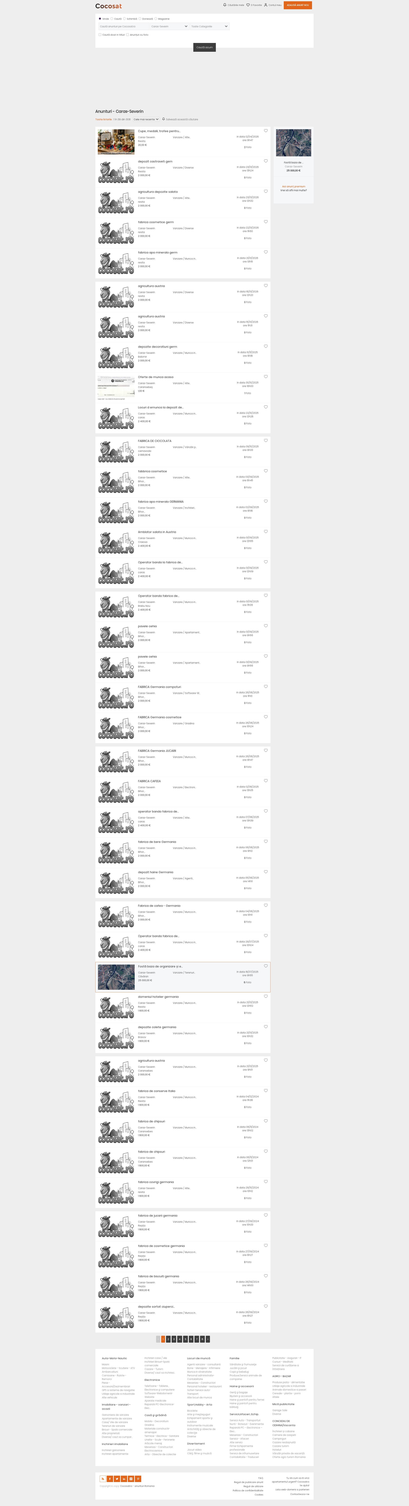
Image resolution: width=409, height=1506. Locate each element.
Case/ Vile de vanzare (115, 1422)
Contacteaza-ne (299, 1494)
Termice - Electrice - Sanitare (162, 1436)
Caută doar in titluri (113, 34)
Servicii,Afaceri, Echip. (244, 1414)
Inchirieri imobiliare (115, 1444)
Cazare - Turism (154, 1369)
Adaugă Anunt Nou (298, 5)
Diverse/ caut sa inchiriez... (160, 1372)
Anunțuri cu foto (139, 34)
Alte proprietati (111, 1433)
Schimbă (132, 18)
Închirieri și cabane (283, 1431)
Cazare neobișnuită (284, 1442)
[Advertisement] (204, 78)
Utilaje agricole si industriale (118, 1393)
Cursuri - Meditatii (282, 1361)
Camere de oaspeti (284, 1435)
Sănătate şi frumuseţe (243, 1364)
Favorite (256, 5)
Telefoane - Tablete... (157, 1386)
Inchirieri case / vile (156, 1358)
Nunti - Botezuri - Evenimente (247, 1424)
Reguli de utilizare (253, 1486)
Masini (105, 1364)
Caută (118, 18)
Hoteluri (276, 1449)
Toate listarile (103, 119)
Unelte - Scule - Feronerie (160, 1439)
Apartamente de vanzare (117, 1418)
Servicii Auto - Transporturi (245, 1420)
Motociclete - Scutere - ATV (118, 1368)
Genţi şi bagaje (239, 1392)
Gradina (149, 1425)
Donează (147, 18)
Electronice (152, 1380)
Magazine (164, 18)
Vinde (105, 18)
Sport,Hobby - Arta (199, 1404)
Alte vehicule (109, 1397)
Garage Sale (279, 1410)
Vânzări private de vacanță (288, 1453)
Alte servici (236, 1442)
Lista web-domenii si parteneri (292, 1489)
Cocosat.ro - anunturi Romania (137, 1486)
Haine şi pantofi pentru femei (247, 1399)
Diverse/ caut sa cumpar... (117, 1437)
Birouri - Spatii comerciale (117, 1429)
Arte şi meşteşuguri (198, 1414)
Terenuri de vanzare (113, 1426)
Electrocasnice (153, 1450)
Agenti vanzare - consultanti (204, 1364)
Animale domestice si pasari (289, 1389)
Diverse (191, 1436)
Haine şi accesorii (242, 1386)
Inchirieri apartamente (115, 1454)
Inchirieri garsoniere (113, 1450)
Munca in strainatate (199, 1371)
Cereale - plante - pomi (286, 1393)
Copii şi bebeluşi (239, 1371)
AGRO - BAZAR (281, 1376)
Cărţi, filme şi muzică (199, 1453)
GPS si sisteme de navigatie (118, 1390)
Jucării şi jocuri (238, 1368)
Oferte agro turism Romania (289, 1457)
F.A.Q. (261, 1478)
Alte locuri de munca (199, 1397)
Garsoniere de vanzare (115, 1415)
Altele (275, 1397)
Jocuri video (194, 1449)
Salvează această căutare (182, 119)
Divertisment (196, 1443)
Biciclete (192, 1410)
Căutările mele (236, 5)
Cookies (259, 1494)
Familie (234, 1358)
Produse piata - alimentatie (288, 1382)
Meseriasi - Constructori (159, 1447)
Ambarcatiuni (110, 1371)
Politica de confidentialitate (248, 1490)
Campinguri (279, 1438)
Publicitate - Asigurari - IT (286, 1358)
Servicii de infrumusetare (244, 1453)
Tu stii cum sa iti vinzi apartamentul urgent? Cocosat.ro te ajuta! (290, 1482)
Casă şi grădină (155, 1415)
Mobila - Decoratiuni (156, 1421)
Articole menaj (153, 1443)
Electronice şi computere (159, 1389)
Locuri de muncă (198, 1358)
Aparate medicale (155, 1400)
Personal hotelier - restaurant (204, 1386)
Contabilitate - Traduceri (244, 1457)
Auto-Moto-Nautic (114, 1358)
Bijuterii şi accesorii (241, 1396)
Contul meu (275, 5)
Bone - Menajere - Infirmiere (203, 1368)
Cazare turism (280, 1446)
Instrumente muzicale (200, 1425)
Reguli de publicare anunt (248, 1482)
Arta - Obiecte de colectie (160, 1454)
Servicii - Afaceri (239, 1438)
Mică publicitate (283, 1404)
